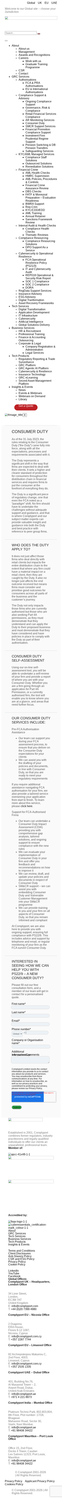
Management (27, 51)
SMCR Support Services (40, 126)
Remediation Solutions (39, 166)
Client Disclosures (19, 1253)
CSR (22, 70)
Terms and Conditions (21, 1250)
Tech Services (20, 306)
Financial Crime (28, 169)
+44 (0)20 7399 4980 (24, 1309)
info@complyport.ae (24, 1393)
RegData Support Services (35, 290)
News (22, 390)
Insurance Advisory (30, 293)
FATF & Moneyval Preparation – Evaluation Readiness (40, 197)
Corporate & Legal (30, 343)
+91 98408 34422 (22, 1430)
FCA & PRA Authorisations (34, 84)
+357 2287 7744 (21, 1339)
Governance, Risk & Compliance (37, 109)
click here (26, 806)
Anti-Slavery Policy (20, 1256)
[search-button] (38, 33)
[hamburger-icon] (6, 40)
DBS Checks (33, 191)
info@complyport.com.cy (27, 1336)
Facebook (14, 1276)
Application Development (34, 312)
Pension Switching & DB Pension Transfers (40, 146)
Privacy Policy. (35, 1088)
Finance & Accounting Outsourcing (32, 339)
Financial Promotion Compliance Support (38, 131)
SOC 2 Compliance (37, 284)
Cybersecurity (27, 318)
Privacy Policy (17, 1261)
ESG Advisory (27, 296)
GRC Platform (27, 365)
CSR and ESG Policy (21, 1259)
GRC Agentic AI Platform (34, 368)
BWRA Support (34, 203)
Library (23, 399)
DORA (29, 287)
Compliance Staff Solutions (35, 159)
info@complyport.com (25, 1306)
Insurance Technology (32, 374)
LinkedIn (13, 1270)
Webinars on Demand (32, 396)
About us (24, 48)
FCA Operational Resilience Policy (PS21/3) (36, 262)
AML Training (33, 213)
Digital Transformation (32, 309)
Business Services (23, 327)
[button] (31, 1230)
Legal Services (34, 352)
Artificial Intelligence (31, 321)
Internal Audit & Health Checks (37, 225)
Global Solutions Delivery (34, 324)
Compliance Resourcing (33, 238)
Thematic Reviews (36, 234)
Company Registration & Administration (40, 348)
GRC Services (20, 76)
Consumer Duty (35, 123)
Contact (23, 73)
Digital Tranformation (31, 300)
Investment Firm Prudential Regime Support (36, 138)
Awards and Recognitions (34, 54)
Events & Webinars (30, 393)
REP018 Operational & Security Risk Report (39, 277)
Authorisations (27, 79)
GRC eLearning (28, 377)
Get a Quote (26, 405)
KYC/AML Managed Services (36, 154)
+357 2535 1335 (21, 1366)
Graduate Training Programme (36, 66)
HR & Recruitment (30, 331)
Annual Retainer (35, 216)
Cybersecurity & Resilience (35, 371)
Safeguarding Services (39, 151)
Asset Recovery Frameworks (36, 303)
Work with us (33, 61)
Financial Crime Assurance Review (37, 187)
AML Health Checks (37, 172)
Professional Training (32, 334)
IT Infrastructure (28, 315)
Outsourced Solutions (38, 163)
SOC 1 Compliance (37, 281)
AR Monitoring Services (39, 120)
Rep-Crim (31, 206)
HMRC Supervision (37, 175)
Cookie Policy (16, 1264)
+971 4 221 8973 (21, 1397)
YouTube (13, 1273)
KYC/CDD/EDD (35, 210)
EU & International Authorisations (36, 91)
